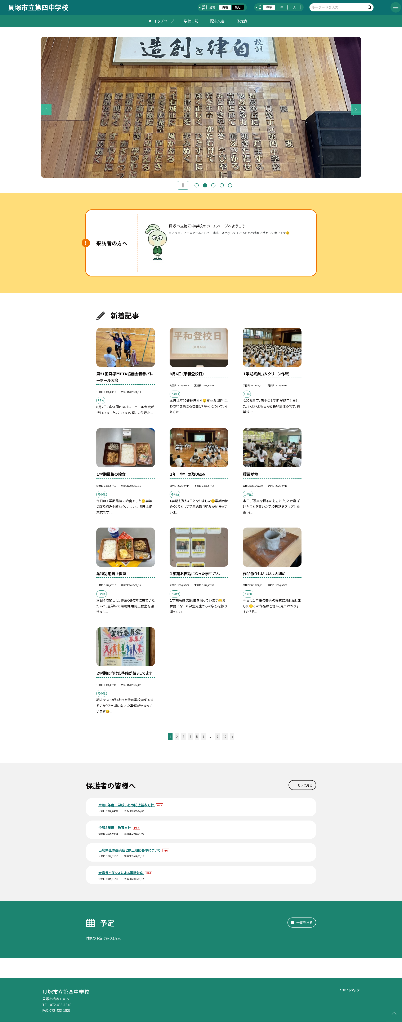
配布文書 (217, 20)
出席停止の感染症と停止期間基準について (129, 850)
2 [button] (205, 185)
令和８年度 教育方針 (115, 827)
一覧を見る (304, 922)
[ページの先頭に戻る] (394, 1014)
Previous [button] (46, 109)
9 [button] (217, 736)
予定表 (242, 20)
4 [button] (222, 185)
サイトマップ (351, 989)
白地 (225, 7)
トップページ (164, 20)
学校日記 (191, 20)
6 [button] (204, 736)
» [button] (232, 736)
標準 (269, 7)
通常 (212, 7)
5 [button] (230, 185)
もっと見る (304, 784)
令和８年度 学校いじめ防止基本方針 (126, 804)
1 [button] (197, 185)
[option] (201, 107)
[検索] (370, 6)
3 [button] (213, 185)
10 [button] (225, 736)
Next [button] (356, 109)
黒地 (238, 7)
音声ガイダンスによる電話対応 (121, 872)
